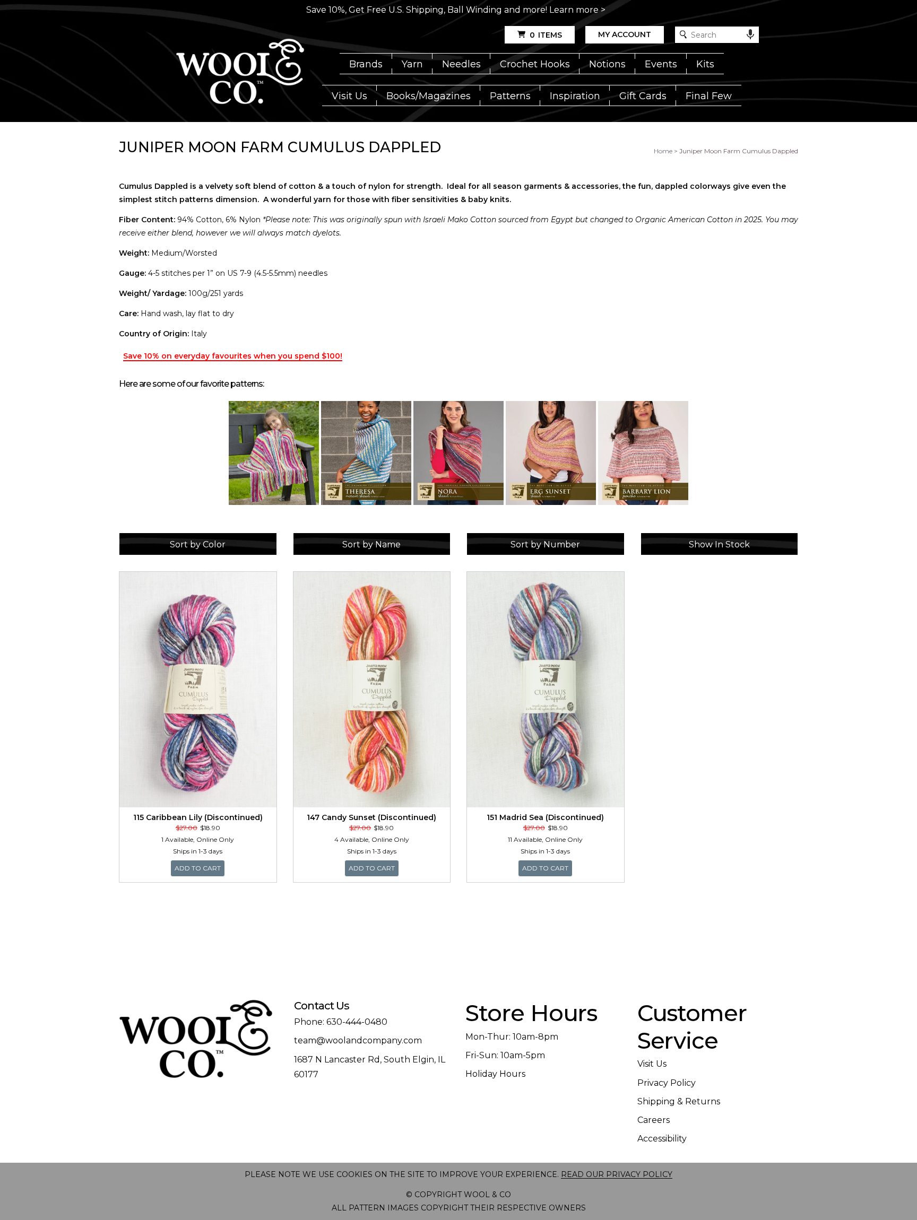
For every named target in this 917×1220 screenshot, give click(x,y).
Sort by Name (371, 544)
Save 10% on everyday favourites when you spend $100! (232, 356)
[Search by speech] (750, 34)
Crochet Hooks (535, 64)
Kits (705, 64)
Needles (461, 64)
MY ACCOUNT (624, 34)
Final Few (709, 96)
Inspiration (575, 96)
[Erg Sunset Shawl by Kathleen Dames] (551, 453)
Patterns (510, 96)
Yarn (412, 64)
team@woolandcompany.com (358, 1040)
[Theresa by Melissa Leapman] (366, 453)
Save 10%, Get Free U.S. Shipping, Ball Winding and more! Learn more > (455, 10)
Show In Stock (719, 544)
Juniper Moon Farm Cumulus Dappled (738, 151)
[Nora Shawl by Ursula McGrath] (458, 453)
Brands (366, 64)
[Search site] (683, 35)
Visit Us (349, 96)
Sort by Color (198, 544)
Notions (607, 64)
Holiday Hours (495, 1074)
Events (661, 64)
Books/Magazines (428, 96)
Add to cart (200, 868)
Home (663, 151)
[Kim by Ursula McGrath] (274, 453)
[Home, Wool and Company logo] (240, 72)
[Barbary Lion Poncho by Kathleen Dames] (643, 453)
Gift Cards (643, 96)
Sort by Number (545, 544)
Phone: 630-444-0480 (340, 1022)
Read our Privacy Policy (616, 1174)
